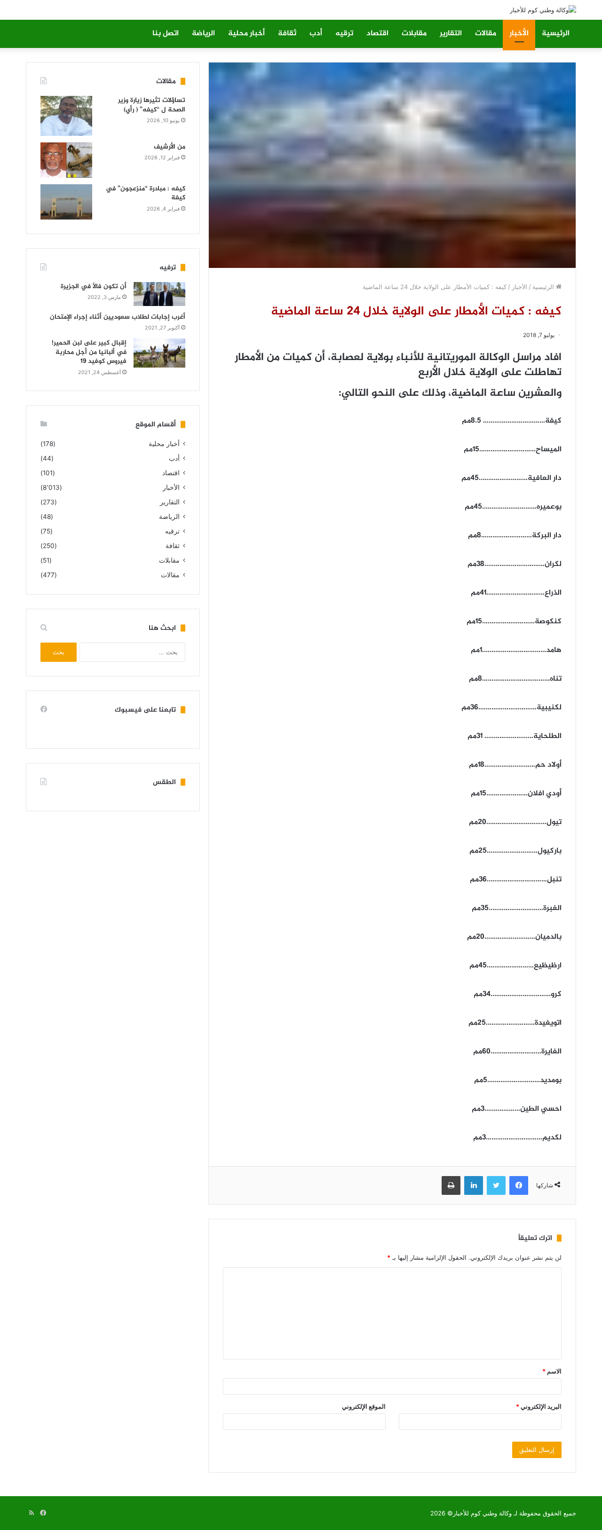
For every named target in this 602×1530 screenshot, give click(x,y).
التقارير (451, 33)
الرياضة (203, 33)
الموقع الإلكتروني (364, 1406)
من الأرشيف (169, 146)
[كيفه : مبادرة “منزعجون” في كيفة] (66, 202)
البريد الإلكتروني (539, 1406)
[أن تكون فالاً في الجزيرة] (159, 294)
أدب (315, 33)
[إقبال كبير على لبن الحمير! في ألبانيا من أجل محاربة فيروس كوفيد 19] (159, 353)
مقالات (485, 33)
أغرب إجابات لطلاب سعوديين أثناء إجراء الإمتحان (117, 317)
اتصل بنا (165, 33)
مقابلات (414, 33)
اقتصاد (377, 33)
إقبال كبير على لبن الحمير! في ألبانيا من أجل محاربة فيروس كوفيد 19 (89, 352)
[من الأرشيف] (66, 160)
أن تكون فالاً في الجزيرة (94, 286)
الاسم (552, 1371)
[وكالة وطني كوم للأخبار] (543, 10)
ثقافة (287, 33)
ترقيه (344, 33)
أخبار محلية (246, 33)
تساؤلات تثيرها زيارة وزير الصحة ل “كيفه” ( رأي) (151, 105)
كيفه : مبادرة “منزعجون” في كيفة (145, 193)
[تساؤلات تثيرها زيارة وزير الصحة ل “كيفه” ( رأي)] (66, 116)
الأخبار (519, 33)
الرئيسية (556, 33)
